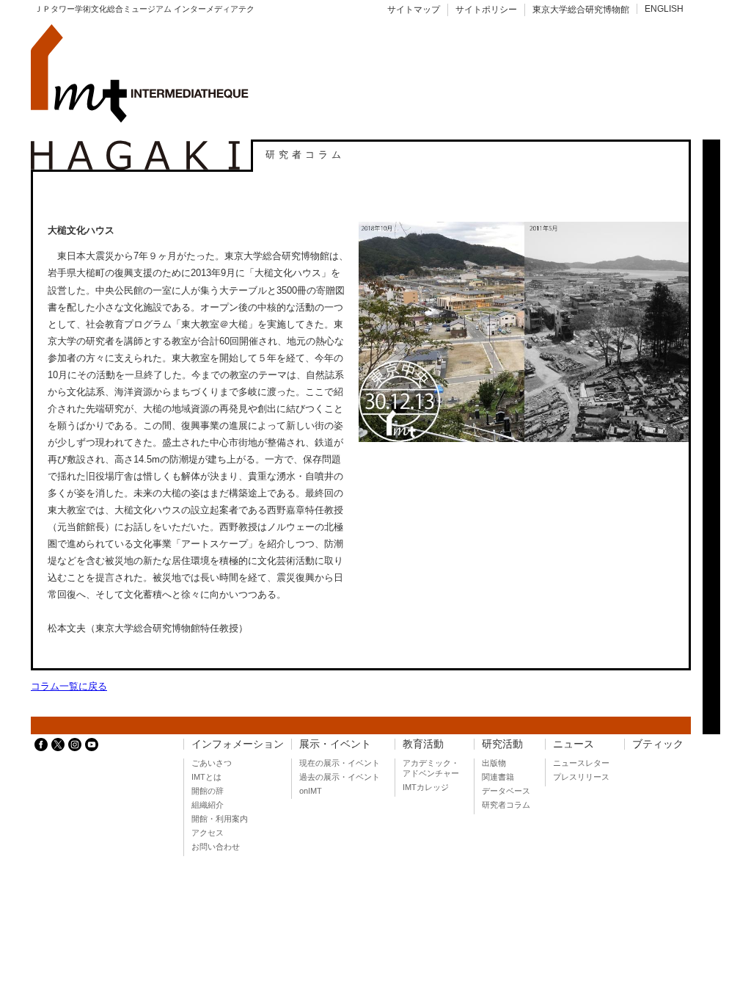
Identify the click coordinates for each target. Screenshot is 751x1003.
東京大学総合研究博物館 (580, 9)
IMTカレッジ (426, 787)
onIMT (310, 790)
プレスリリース (581, 776)
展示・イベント (335, 744)
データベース (506, 790)
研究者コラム (506, 804)
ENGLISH (664, 9)
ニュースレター (581, 762)
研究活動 (502, 744)
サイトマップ (413, 9)
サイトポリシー (486, 9)
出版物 (494, 762)
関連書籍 (498, 776)
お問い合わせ (215, 846)
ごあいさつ (211, 762)
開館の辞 (207, 790)
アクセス (207, 832)
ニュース (573, 744)
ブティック (658, 744)
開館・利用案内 (219, 818)
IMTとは (206, 776)
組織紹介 (207, 804)
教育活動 (423, 744)
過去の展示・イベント (339, 776)
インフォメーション (237, 744)
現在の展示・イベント (339, 762)
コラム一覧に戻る (69, 686)
